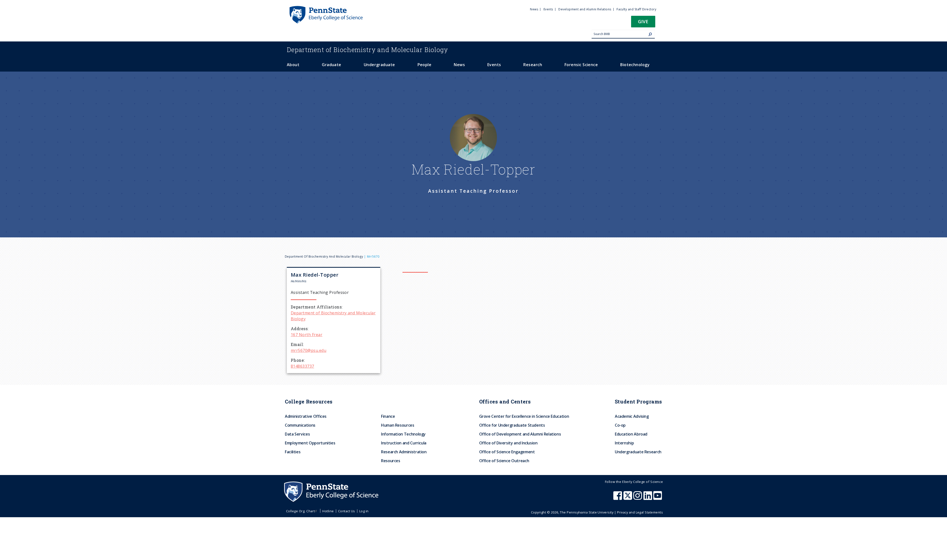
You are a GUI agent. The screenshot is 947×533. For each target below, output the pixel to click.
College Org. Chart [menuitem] (300, 511)
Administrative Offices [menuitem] (306, 416)
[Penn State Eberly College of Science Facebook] (618, 498)
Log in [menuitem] (364, 511)
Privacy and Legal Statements (640, 512)
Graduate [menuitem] (331, 64)
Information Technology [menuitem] (403, 434)
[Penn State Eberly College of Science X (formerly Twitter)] (628, 498)
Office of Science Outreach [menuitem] (504, 460)
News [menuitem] (534, 9)
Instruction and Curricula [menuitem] (403, 443)
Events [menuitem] (548, 9)
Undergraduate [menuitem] (379, 64)
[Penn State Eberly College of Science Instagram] (638, 498)
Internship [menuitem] (624, 443)
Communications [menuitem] (300, 425)
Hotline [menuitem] (328, 511)
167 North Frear (306, 334)
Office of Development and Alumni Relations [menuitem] (520, 434)
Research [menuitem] (532, 64)
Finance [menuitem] (388, 416)
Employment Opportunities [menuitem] (310, 443)
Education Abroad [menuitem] (631, 434)
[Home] (326, 8)
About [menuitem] (293, 64)
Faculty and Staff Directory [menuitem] (636, 9)
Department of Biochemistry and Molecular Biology (324, 256)
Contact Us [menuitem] (346, 511)
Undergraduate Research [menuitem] (638, 452)
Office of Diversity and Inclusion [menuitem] (508, 443)
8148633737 (302, 366)
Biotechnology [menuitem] (635, 64)
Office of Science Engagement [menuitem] (507, 452)
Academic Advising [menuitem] (632, 416)
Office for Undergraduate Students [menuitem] (512, 425)
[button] (643, 23)
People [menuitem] (425, 64)
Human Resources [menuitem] (397, 425)
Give (643, 21)
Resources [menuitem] (390, 460)
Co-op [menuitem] (620, 425)
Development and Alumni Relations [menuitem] (584, 9)
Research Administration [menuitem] (404, 452)
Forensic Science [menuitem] (581, 64)
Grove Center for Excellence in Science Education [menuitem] (524, 416)
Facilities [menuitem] (292, 452)
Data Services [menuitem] (297, 434)
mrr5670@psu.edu (308, 350)
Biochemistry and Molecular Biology (367, 49)
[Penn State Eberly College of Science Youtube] (658, 498)
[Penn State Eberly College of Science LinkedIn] (648, 498)
